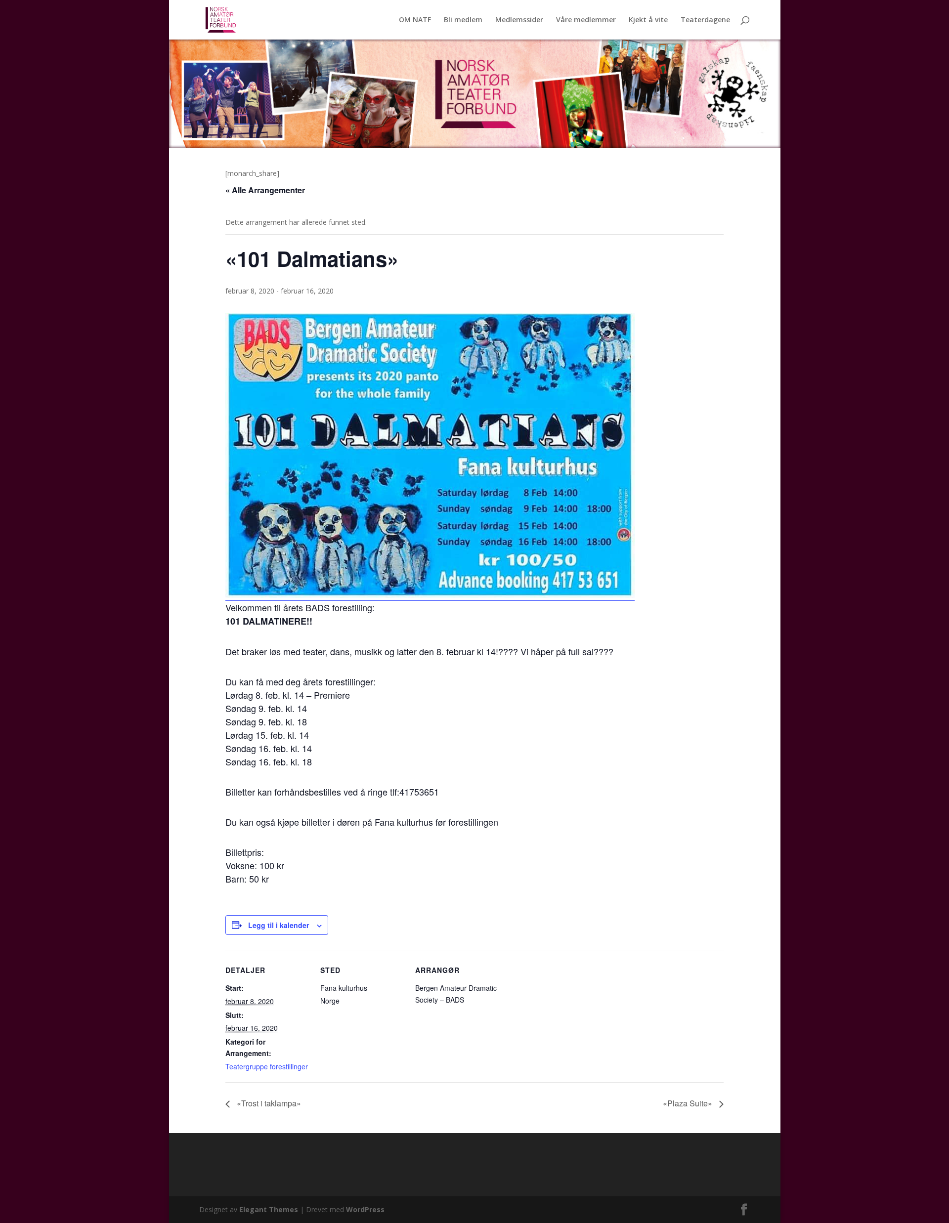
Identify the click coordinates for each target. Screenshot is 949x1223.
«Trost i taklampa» (268, 1103)
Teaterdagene (705, 20)
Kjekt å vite (648, 20)
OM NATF (415, 20)
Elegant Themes (268, 1209)
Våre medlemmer (586, 20)
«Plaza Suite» (688, 1103)
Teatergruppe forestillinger (266, 1066)
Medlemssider (519, 20)
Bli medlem (463, 20)
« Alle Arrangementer (265, 190)
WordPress (365, 1209)
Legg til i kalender (278, 925)
